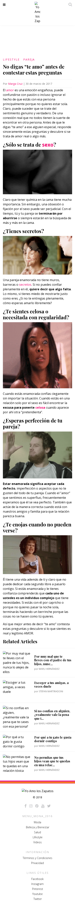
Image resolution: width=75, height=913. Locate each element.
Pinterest (37, 889)
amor (10, 90)
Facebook (37, 879)
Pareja (29, 59)
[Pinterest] (36, 806)
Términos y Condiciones (37, 858)
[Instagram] (30, 806)
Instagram (37, 884)
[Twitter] (49, 806)
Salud (37, 832)
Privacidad (37, 863)
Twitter (37, 899)
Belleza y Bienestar (37, 827)
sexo (47, 144)
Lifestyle (11, 59)
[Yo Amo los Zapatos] (37, 12)
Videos (37, 842)
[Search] (69, 4)
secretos (25, 284)
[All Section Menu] (5, 4)
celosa (40, 407)
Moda (37, 822)
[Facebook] (25, 806)
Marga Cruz (15, 83)
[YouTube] (42, 806)
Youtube (37, 894)
